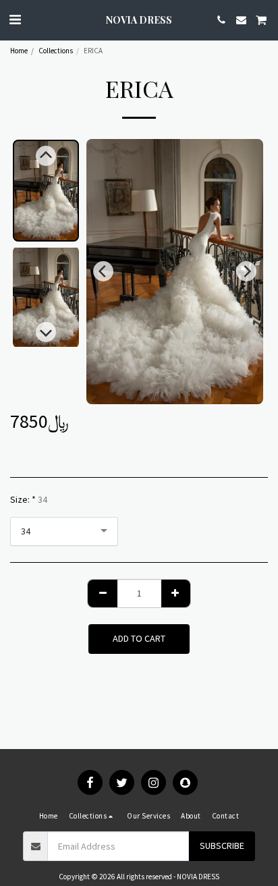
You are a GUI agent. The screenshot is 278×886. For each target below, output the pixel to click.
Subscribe (222, 845)
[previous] (103, 271)
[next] (246, 271)
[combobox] (64, 531)
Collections (55, 50)
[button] (14, 19)
